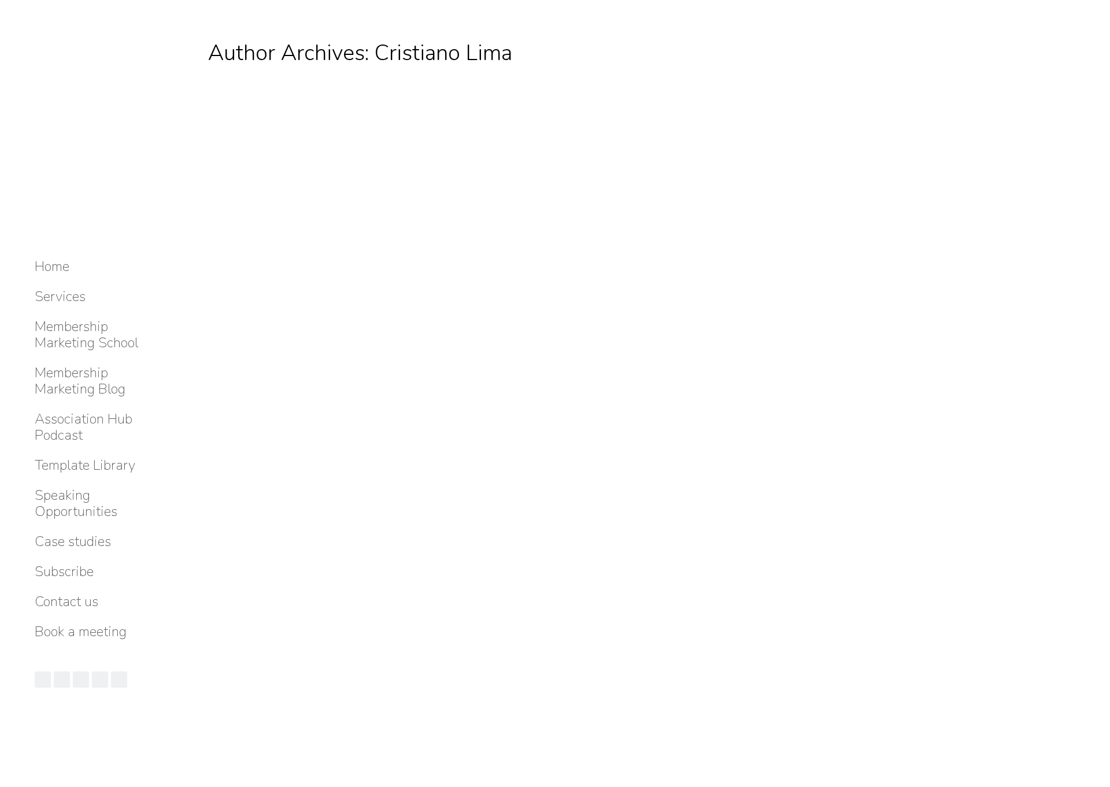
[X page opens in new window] (119, 679)
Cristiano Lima (443, 53)
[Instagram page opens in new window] (81, 679)
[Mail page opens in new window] (43, 679)
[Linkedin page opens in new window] (62, 679)
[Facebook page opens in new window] (100, 679)
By (302, 705)
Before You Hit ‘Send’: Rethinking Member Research (397, 683)
